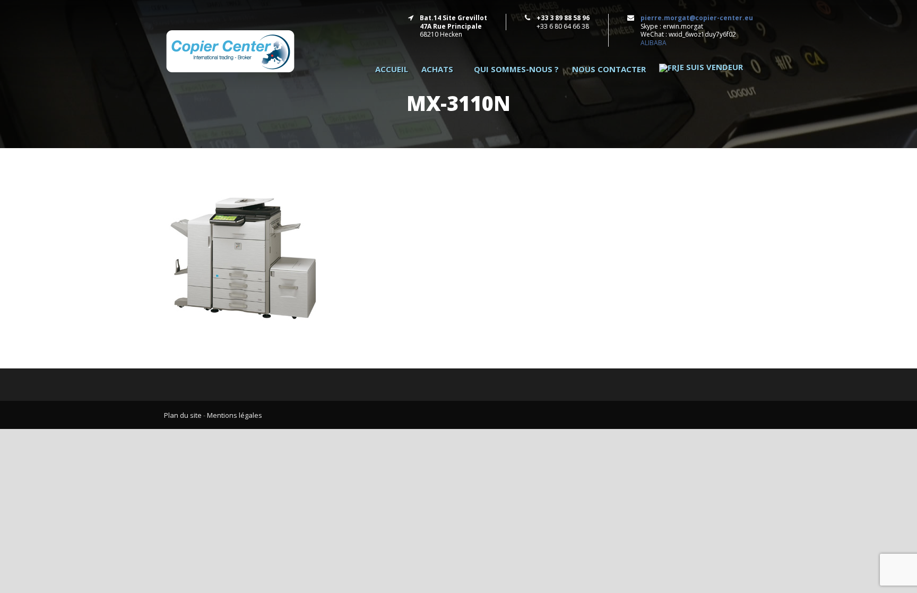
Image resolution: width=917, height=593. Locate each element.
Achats (437, 69)
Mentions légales (234, 415)
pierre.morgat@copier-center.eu (697, 17)
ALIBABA (654, 42)
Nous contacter (609, 69)
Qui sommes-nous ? (516, 69)
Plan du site (183, 415)
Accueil (391, 69)
